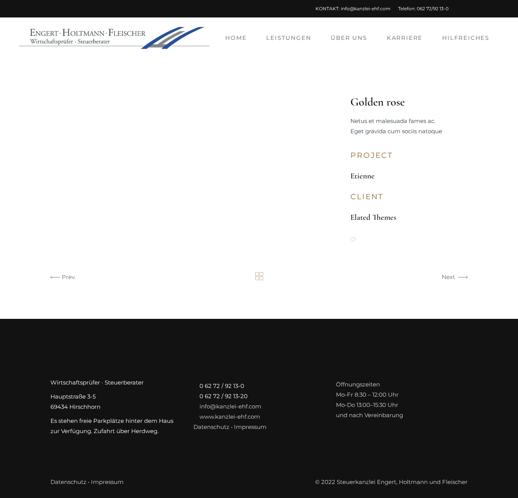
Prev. (68, 277)
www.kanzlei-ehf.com (229, 416)
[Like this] (353, 239)
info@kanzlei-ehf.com (366, 8)
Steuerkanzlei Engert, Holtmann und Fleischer (402, 481)
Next (448, 277)
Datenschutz (211, 426)
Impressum (250, 426)
